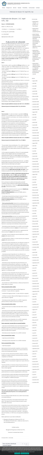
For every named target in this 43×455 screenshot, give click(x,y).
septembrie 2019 (36, 262)
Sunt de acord (17, 453)
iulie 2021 (34, 239)
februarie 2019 (35, 278)
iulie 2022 (34, 208)
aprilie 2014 (35, 359)
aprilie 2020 (35, 252)
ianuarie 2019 (35, 281)
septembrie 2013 (36, 369)
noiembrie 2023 (36, 166)
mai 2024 (34, 151)
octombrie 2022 (36, 200)
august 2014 (35, 351)
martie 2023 (35, 187)
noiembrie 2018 (36, 286)
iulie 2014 (34, 353)
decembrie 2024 (36, 132)
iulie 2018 (34, 296)
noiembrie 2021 (36, 229)
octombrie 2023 (36, 169)
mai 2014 (34, 356)
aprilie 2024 (35, 153)
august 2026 (35, 80)
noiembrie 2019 (36, 260)
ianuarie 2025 (35, 130)
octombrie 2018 (36, 288)
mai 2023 (34, 182)
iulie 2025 (34, 114)
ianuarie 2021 (35, 242)
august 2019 (35, 265)
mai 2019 (34, 270)
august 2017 (35, 309)
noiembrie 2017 (36, 304)
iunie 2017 (35, 314)
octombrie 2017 (36, 307)
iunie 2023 (35, 179)
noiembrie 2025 (36, 104)
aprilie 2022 (35, 216)
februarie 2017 (35, 320)
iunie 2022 (35, 210)
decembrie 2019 (36, 257)
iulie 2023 (34, 177)
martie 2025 (35, 125)
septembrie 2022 (36, 203)
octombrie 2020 (36, 247)
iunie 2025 (35, 117)
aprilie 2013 (35, 377)
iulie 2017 (34, 312)
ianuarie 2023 (35, 192)
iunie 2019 (35, 268)
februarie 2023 (35, 190)
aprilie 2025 (35, 122)
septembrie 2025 (36, 109)
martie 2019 (35, 275)
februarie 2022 (35, 221)
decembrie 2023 (36, 164)
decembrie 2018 (36, 283)
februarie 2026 (35, 96)
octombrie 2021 (36, 231)
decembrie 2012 (36, 379)
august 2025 (35, 112)
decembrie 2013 (36, 364)
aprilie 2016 (35, 325)
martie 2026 (35, 93)
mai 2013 (34, 374)
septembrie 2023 (36, 171)
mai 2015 (34, 333)
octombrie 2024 (36, 138)
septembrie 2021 (36, 234)
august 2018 (35, 294)
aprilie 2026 (35, 91)
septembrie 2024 (36, 140)
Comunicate (11, 437)
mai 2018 (34, 301)
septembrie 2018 (36, 291)
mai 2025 (34, 119)
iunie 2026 (35, 86)
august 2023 (35, 174)
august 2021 (35, 236)
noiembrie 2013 (36, 366)
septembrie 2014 (36, 348)
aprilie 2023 (35, 184)
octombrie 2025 (36, 106)
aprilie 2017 (35, 317)
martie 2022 (35, 218)
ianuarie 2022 (35, 223)
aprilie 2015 (35, 335)
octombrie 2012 (36, 382)
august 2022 (35, 205)
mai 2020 (34, 249)
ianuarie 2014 (35, 361)
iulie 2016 (34, 322)
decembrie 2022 (36, 195)
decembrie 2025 (36, 101)
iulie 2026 (34, 83)
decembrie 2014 (36, 346)
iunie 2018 (35, 299)
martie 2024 (35, 156)
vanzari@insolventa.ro (10, 422)
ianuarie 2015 (35, 343)
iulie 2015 (34, 327)
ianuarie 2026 (35, 99)
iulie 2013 (34, 372)
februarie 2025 (35, 127)
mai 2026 (34, 88)
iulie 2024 (34, 145)
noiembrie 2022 (36, 197)
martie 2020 (35, 255)
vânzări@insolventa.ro (17, 409)
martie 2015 (35, 338)
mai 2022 (34, 213)
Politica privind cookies (25, 453)
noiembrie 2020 (36, 244)
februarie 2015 (35, 340)
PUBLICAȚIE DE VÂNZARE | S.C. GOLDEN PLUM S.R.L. (37, 30)
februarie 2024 (35, 158)
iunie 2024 (35, 148)
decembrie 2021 (36, 226)
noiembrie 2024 (36, 135)
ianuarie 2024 (35, 161)
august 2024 (35, 143)
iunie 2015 (35, 330)
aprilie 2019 (35, 273)
